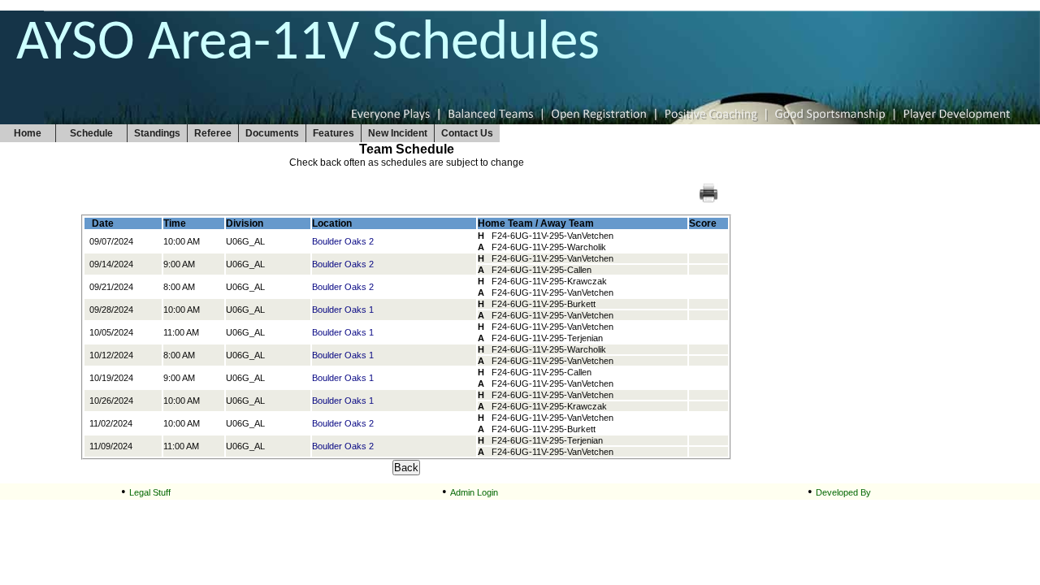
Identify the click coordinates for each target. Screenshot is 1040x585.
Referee (213, 133)
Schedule (91, 133)
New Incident (397, 133)
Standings (157, 133)
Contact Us (467, 133)
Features (333, 133)
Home (27, 133)
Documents (272, 133)
